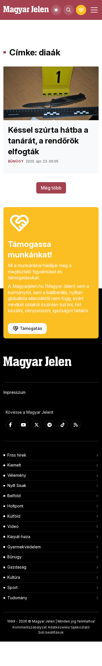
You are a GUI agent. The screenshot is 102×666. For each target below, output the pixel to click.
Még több (51, 188)
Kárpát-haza (18, 536)
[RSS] (75, 425)
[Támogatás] (81, 10)
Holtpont (15, 505)
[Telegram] (49, 425)
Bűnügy (14, 556)
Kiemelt (14, 465)
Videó (13, 526)
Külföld (13, 516)
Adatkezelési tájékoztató (69, 627)
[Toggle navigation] (93, 10)
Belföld (14, 495)
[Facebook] (10, 425)
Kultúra (13, 577)
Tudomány (17, 597)
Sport (12, 587)
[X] (36, 425)
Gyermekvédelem (24, 546)
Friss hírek (16, 455)
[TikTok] (62, 425)
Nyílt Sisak (16, 485)
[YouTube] (23, 425)
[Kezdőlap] (26, 10)
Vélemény (16, 475)
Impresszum (14, 392)
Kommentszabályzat (29, 627)
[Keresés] (68, 10)
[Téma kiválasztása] (56, 10)
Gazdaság (16, 567)
